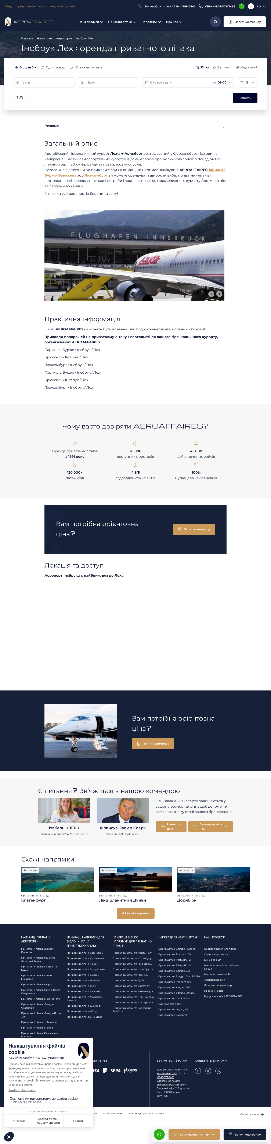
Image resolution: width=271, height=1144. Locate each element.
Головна (27, 38)
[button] (245, 21)
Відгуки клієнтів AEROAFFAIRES (223, 996)
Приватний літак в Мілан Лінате (40, 998)
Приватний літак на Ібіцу (82, 1011)
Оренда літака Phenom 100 (174, 954)
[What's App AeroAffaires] (242, 6)
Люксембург (96, 175)
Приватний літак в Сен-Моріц (85, 952)
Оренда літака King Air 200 (174, 987)
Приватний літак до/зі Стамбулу (132, 958)
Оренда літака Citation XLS (174, 998)
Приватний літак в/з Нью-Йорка (132, 963)
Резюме (51, 126)
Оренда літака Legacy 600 (173, 1009)
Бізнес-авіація (212, 959)
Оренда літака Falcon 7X (172, 1014)
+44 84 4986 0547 (167, 1073)
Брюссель (67, 175)
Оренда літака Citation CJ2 (174, 970)
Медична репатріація (217, 974)
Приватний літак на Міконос (84, 980)
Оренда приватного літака (220, 948)
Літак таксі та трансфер (218, 985)
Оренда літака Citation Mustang (177, 948)
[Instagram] (208, 1071)
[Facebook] (198, 1071)
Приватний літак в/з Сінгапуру (131, 985)
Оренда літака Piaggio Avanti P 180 (179, 976)
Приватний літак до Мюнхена (39, 1022)
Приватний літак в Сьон (81, 985)
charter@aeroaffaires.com (171, 1084)
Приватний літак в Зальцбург (85, 991)
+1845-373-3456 (165, 1077)
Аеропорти (64, 38)
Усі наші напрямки (135, 913)
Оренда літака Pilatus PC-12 (174, 959)
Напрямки (44, 38)
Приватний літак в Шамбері (84, 1005)
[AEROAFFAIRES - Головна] (29, 21)
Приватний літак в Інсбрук (83, 963)
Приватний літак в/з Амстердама (133, 1002)
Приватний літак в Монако (37, 1027)
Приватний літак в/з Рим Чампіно (133, 996)
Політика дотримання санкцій (146, 1113)
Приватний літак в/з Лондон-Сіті (132, 952)
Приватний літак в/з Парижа (130, 974)
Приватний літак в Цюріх (36, 984)
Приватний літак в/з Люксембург (133, 991)
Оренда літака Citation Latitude (176, 992)
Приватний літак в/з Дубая (129, 980)
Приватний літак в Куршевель (85, 958)
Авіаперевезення (214, 979)
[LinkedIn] (251, 6)
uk (259, 6)
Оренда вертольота (216, 954)
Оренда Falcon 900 (169, 1003)
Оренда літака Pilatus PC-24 (174, 965)
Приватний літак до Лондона (84, 1016)
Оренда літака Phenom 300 (174, 981)
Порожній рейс (213, 990)
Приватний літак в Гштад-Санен (86, 969)
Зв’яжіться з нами (113, 1113)
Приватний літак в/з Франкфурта (133, 969)
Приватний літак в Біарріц (83, 974)
